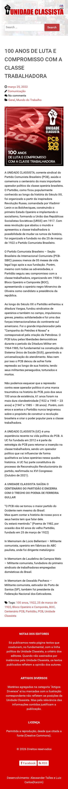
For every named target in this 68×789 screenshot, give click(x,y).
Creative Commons (37, 735)
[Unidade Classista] (34, 9)
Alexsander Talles (41, 777)
